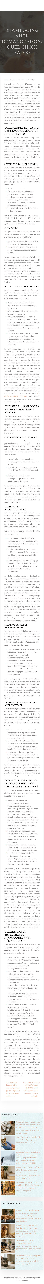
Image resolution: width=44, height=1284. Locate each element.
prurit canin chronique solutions (22, 395)
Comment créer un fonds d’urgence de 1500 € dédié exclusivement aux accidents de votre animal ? (30, 1089)
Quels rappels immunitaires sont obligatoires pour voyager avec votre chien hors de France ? (13, 1089)
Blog (7, 80)
